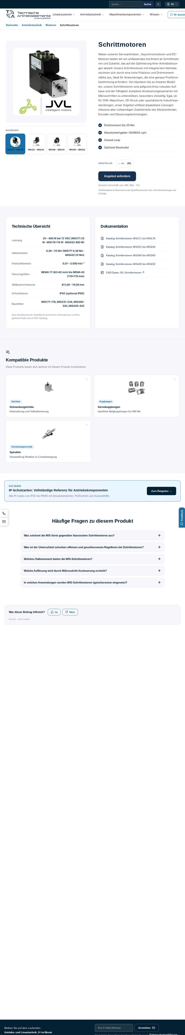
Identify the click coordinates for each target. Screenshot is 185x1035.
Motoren (51, 25)
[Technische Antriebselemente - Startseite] (28, 14)
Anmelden (144, 1027)
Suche (147, 4)
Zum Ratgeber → (161, 491)
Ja (56, 612)
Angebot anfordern (117, 176)
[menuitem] (64, 14)
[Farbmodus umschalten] (158, 4)
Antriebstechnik (32, 25)
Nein (72, 612)
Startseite (12, 25)
